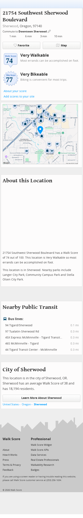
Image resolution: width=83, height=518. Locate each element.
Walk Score (11, 439)
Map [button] (64, 45)
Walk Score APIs (40, 450)
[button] (40, 130)
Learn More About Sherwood (41, 398)
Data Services (38, 455)
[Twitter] (5, 444)
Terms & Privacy (12, 465)
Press (6, 460)
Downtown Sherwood (33, 31)
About (6, 450)
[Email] (17, 444)
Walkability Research (42, 465)
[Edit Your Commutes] (49, 31)
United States (11, 404)
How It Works (10, 455)
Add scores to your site (19, 96)
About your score (15, 91)
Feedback (8, 470)
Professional (41, 439)
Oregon (26, 404)
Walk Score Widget (41, 445)
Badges (35, 470)
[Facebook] (11, 444)
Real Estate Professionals (45, 460)
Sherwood (10, 26)
